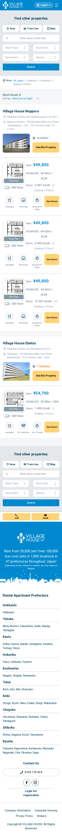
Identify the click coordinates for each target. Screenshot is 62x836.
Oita (17, 752)
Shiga (39, 703)
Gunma (15, 644)
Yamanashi (29, 675)
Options (40, 57)
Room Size (42, 47)
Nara (23, 703)
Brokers (41, 816)
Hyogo (7, 703)
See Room (51, 201)
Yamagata (8, 630)
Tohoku (8, 619)
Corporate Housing (46, 810)
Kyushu (8, 741)
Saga (36, 752)
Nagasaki (8, 752)
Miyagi (46, 626)
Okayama (21, 716)
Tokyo (16, 648)
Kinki (6, 696)
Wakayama (50, 703)
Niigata (17, 675)
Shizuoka (27, 689)
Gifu (12, 689)
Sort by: (7, 98)
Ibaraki (24, 644)
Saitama (47, 644)
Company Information (17, 810)
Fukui (6, 661)
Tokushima (36, 734)
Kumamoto (35, 748)
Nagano (7, 675)
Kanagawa (35, 644)
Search (31, 67)
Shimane (33, 716)
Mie (18, 689)
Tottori (44, 716)
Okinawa (26, 752)
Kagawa (16, 734)
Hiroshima (9, 716)
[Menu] (56, 5)
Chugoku (9, 709)
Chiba (6, 644)
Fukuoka (8, 748)
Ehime (6, 734)
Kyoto (15, 703)
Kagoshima (20, 748)
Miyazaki (48, 748)
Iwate (37, 626)
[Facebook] (26, 782)
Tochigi (7, 648)
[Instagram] (35, 782)
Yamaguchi (9, 721)
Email (45, 518)
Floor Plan (13, 181)
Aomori (14, 626)
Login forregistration (31, 793)
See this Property (46, 147)
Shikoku (8, 727)
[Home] (31, 538)
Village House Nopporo (21, 111)
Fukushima (26, 626)
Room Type (12, 47)
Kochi (25, 734)
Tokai (7, 682)
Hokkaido (10, 605)
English (44, 5)
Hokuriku (9, 654)
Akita (6, 626)
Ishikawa (15, 661)
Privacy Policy (24, 816)
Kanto (7, 637)
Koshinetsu (11, 668)
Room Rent (12, 57)
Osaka (30, 703)
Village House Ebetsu (19, 343)
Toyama (27, 661)
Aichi (6, 689)
